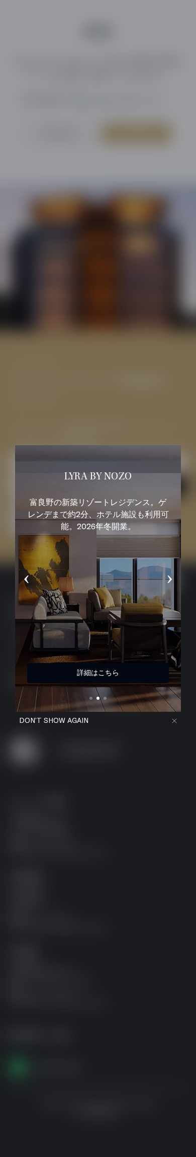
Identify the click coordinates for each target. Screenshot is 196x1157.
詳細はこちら (98, 672)
